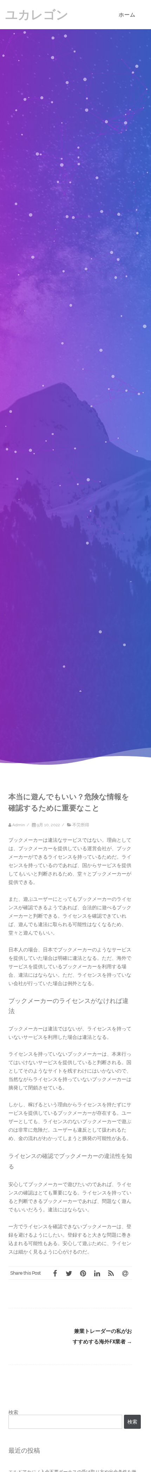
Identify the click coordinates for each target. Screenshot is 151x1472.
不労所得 (80, 824)
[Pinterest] (83, 1273)
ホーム (127, 15)
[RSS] (111, 1273)
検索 (13, 1412)
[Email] (125, 1273)
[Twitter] (69, 1273)
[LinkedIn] (97, 1273)
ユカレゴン (36, 14)
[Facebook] (55, 1273)
